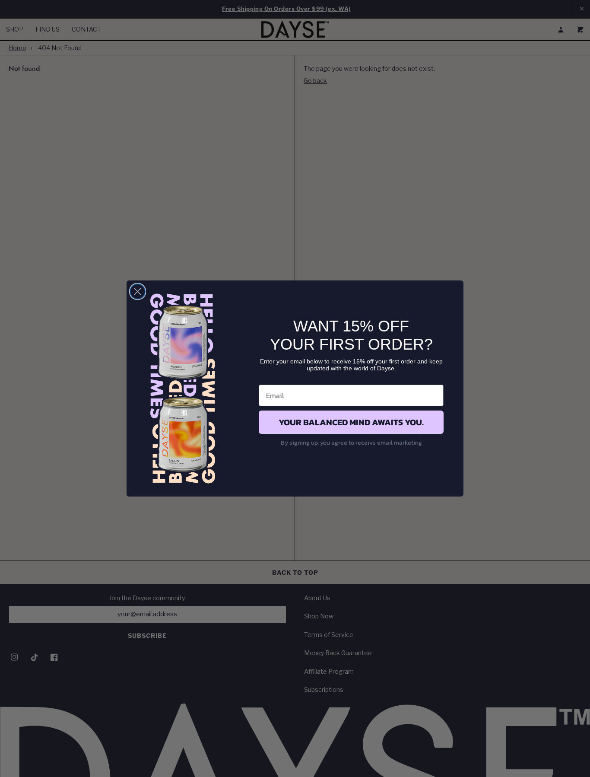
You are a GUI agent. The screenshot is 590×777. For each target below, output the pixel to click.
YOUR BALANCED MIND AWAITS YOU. (351, 422)
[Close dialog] (137, 291)
